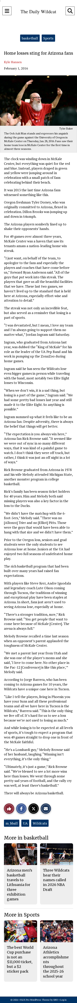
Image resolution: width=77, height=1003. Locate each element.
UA (25, 823)
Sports (48, 38)
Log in (63, 999)
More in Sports (21, 915)
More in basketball (26, 838)
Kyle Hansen (13, 62)
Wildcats (40, 823)
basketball (30, 38)
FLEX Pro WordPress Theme (35, 999)
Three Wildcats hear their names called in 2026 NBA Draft (56, 880)
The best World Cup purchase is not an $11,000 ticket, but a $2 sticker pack (20, 959)
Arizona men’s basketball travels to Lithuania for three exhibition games (19, 884)
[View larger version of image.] (38, 100)
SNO (55, 999)
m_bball (12, 823)
